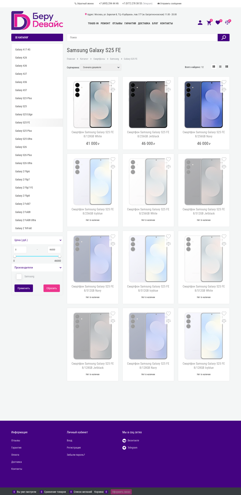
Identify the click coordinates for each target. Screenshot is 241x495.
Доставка (144, 23)
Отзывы (117, 23)
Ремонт (105, 23)
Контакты (166, 23)
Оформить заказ (121, 491)
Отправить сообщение (171, 3)
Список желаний (83, 491)
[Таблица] (227, 66)
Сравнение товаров (55, 491)
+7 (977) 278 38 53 (132, 3)
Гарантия (130, 23)
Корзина (99, 491)
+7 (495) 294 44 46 (109, 3)
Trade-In (93, 23)
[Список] (220, 66)
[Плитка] (214, 66)
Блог (155, 23)
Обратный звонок (85, 3)
